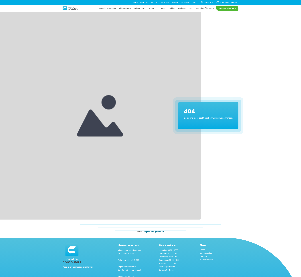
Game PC (153, 8)
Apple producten (185, 8)
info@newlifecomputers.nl (229, 2)
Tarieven (175, 2)
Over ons (153, 2)
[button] (70, 8)
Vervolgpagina (206, 253)
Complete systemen (107, 8)
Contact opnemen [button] (227, 8)
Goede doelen (185, 2)
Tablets (172, 8)
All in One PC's (125, 8)
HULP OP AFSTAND (207, 259)
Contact (195, 2)
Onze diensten (164, 2)
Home (135, 2)
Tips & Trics (144, 2)
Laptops (163, 8)
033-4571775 (208, 2)
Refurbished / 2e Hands (204, 8)
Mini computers (140, 8)
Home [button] (139, 231)
